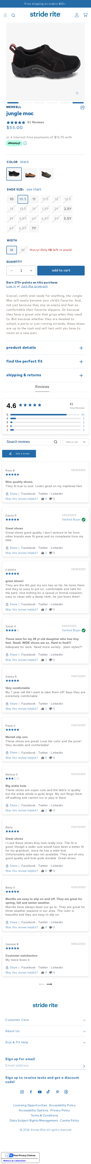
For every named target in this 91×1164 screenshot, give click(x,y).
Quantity (14, 262)
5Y (56, 218)
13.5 (23, 209)
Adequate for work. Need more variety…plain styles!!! (44, 647)
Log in (11, 286)
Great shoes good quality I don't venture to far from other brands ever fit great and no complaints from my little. (44, 536)
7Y (34, 228)
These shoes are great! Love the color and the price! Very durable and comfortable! (43, 743)
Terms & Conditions (44, 1115)
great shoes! (15, 581)
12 (56, 199)
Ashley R (11, 676)
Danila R (11, 515)
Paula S (10, 725)
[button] (5, 15)
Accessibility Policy (62, 1105)
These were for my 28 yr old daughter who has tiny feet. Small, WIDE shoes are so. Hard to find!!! (42, 640)
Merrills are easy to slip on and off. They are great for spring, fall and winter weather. (44, 900)
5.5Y (68, 218)
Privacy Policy (60, 1110)
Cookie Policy (69, 1120)
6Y (12, 228)
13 (11, 209)
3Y (12, 218)
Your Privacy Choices (25, 1155)
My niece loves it (18, 959)
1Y (34, 209)
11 (34, 199)
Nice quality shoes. (19, 481)
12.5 (68, 199)
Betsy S (10, 887)
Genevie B (12, 944)
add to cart (61, 270)
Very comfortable (18, 688)
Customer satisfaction (21, 955)
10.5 (22, 199)
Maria (9, 827)
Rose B (10, 470)
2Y (56, 209)
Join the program (34, 286)
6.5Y (23, 228)
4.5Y (45, 218)
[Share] (82, 107)
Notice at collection (14, 1160)
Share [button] (82, 107)
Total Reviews (77, 408)
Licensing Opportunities (30, 1105)
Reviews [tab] (42, 387)
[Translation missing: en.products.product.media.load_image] (12, 102)
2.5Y (68, 209)
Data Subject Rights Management (34, 1120)
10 (12, 199)
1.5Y (45, 209)
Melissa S (12, 774)
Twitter (43, 493)
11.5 (45, 199)
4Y (34, 218)
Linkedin (57, 493)
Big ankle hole (16, 785)
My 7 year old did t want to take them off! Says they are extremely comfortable (45, 694)
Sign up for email (20, 1059)
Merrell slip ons (17, 737)
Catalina (11, 569)
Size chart (33, 189)
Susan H (11, 626)
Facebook (29, 493)
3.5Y (23, 218)
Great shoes (14, 528)
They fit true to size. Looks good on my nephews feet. (44, 486)
